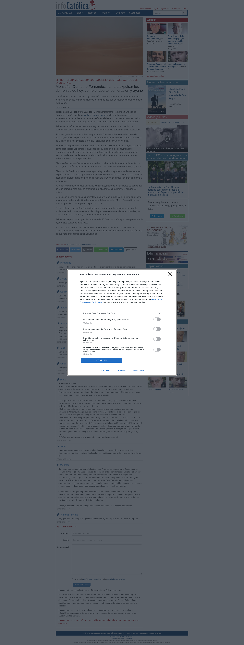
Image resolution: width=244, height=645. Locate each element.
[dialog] (122, 322)
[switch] (157, 319)
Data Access (122, 370)
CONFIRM (101, 360)
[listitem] (122, 313)
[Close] (171, 275)
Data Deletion (106, 370)
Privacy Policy (138, 370)
